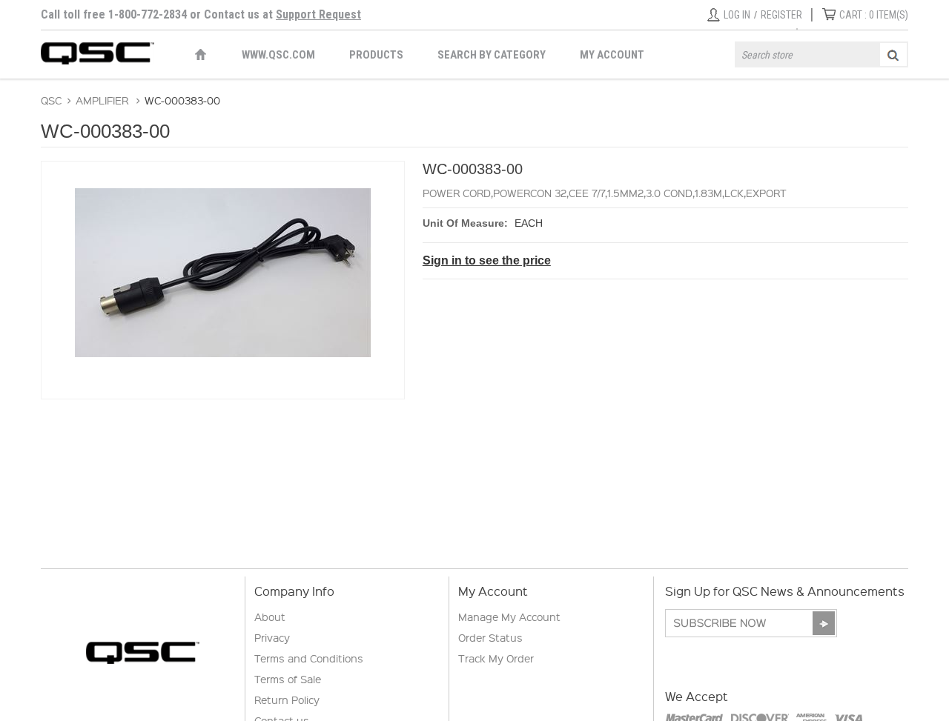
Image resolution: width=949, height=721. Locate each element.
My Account (612, 55)
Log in (737, 15)
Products (376, 55)
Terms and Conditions (308, 658)
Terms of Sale (287, 678)
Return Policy (287, 699)
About (269, 616)
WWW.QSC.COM (278, 55)
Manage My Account (509, 616)
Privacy (272, 637)
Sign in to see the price (487, 260)
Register (781, 15)
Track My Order (496, 658)
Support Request (318, 14)
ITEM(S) (873, 15)
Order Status (490, 637)
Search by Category (491, 55)
